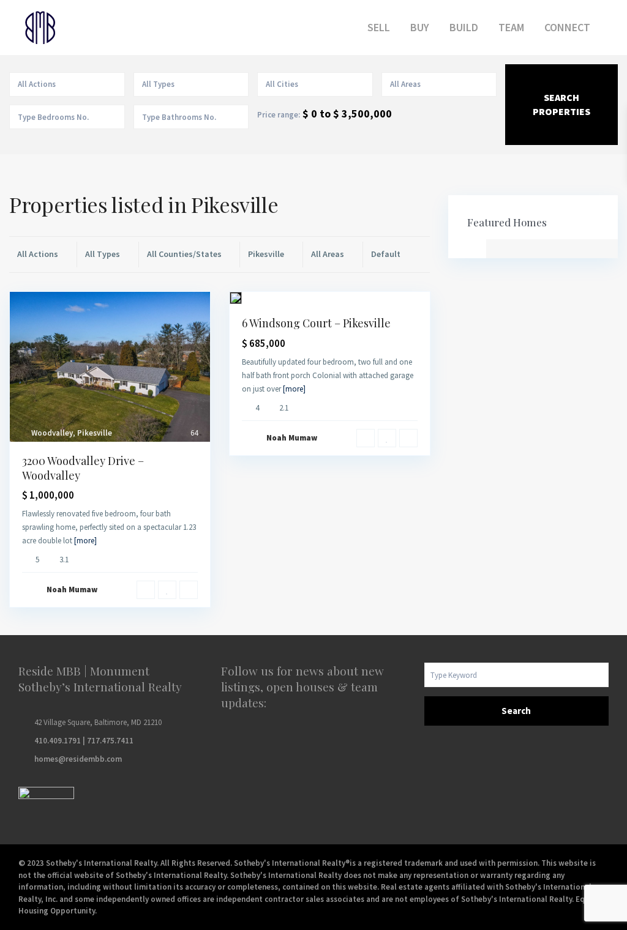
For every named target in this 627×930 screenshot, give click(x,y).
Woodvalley (52, 433)
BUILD (463, 27)
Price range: (278, 115)
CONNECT (567, 27)
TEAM (511, 27)
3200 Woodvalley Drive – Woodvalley (83, 467)
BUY (419, 27)
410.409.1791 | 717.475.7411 (83, 740)
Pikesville (94, 433)
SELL (378, 27)
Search (516, 710)
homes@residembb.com (78, 759)
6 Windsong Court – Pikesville (316, 323)
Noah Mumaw (72, 589)
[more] (85, 540)
